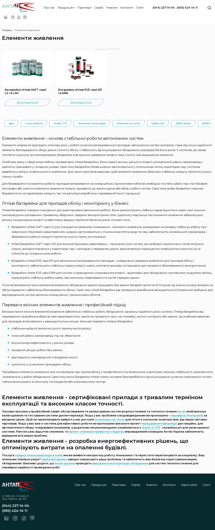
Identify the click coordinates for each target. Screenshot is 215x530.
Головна (7, 30)
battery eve (158, 123)
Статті (140, 7)
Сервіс (99, 7)
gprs (11, 123)
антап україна (65, 463)
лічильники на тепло (110, 419)
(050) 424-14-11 (187, 7)
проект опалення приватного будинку (96, 431)
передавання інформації (159, 423)
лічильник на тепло (128, 123)
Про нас (49, 7)
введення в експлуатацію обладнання (120, 463)
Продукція (65, 7)
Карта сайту (189, 484)
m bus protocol (34, 123)
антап (181, 411)
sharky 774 (60, 123)
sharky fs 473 (151, 427)
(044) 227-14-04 (164, 7)
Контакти (126, 7)
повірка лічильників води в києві (38, 455)
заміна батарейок (54, 459)
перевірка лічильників (187, 415)
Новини (112, 7)
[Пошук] (209, 8)
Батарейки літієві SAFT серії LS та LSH (25, 91)
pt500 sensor (183, 123)
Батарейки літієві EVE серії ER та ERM (80, 91)
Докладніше (27, 102)
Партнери (85, 7)
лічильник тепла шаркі (92, 123)
